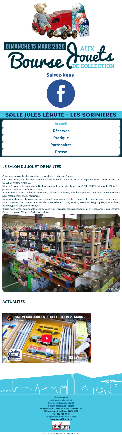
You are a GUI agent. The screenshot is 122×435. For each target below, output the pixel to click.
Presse (61, 152)
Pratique (61, 138)
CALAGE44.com (73, 433)
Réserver (61, 131)
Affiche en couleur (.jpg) (61, 400)
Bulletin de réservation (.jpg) (61, 406)
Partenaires (61, 145)
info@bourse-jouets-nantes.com (61, 417)
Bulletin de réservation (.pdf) (61, 403)
